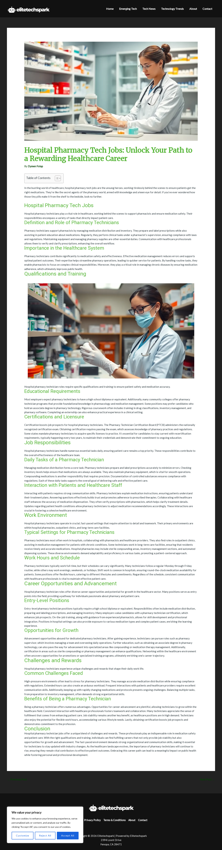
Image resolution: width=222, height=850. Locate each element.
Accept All (67, 835)
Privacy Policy (92, 820)
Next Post (207, 779)
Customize (22, 835)
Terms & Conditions (114, 820)
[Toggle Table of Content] (56, 178)
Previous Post (17, 779)
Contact (142, 820)
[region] (45, 825)
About (131, 820)
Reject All (45, 835)
